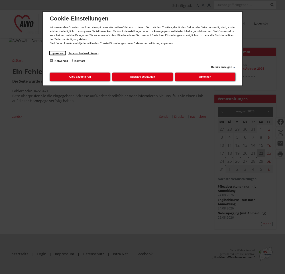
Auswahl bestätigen (142, 76)
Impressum (57, 53)
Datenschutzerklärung (83, 53)
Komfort (79, 61)
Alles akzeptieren (80, 76)
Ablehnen (205, 76)
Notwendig (61, 61)
